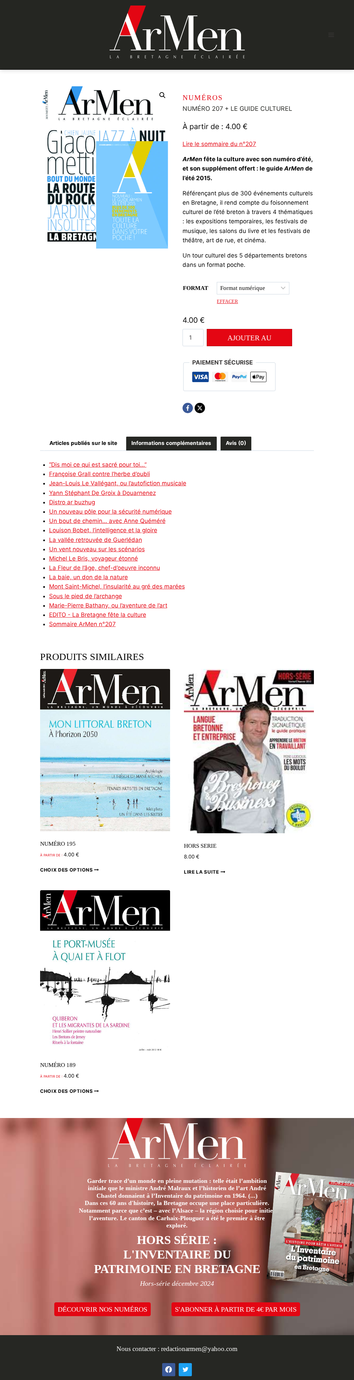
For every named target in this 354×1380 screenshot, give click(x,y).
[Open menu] (331, 34)
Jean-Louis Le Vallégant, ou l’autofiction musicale (117, 483)
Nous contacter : (139, 1348)
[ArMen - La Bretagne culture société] (177, 32)
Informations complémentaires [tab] (171, 443)
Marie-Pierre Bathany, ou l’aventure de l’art (108, 605)
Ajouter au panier (249, 340)
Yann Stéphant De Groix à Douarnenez (102, 492)
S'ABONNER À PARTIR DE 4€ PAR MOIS (236, 1309)
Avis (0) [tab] (236, 443)
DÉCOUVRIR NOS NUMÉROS (102, 1309)
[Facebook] (188, 408)
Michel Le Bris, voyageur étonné (93, 558)
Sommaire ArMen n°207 (82, 624)
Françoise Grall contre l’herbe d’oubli (99, 473)
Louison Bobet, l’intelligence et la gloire (103, 530)
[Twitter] (185, 1369)
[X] (200, 408)
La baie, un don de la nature (88, 577)
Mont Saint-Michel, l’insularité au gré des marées (117, 586)
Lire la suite (202, 872)
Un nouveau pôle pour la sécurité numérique (110, 511)
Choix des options (67, 869)
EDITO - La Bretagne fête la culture (97, 614)
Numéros (203, 98)
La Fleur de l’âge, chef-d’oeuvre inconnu (104, 567)
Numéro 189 (58, 1065)
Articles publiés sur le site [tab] (83, 443)
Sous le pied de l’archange (85, 596)
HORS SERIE (200, 846)
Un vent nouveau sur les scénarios (97, 549)
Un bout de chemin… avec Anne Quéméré (107, 520)
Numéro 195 (58, 843)
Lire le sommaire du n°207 (219, 143)
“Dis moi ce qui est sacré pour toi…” (98, 464)
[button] (162, 95)
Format (195, 288)
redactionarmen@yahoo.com (199, 1348)
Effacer (227, 301)
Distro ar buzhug (72, 502)
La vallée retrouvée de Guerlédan (95, 539)
